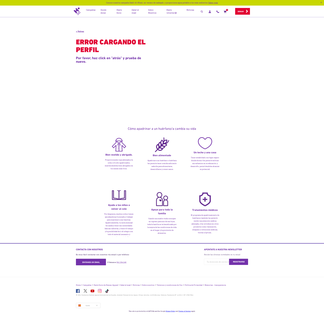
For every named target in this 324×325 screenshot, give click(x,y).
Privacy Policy (170, 311)
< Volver (80, 31)
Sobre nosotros (148, 285)
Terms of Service (185, 311)
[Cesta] (225, 12)
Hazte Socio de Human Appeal (106, 285)
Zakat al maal (125, 285)
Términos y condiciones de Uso (170, 285)
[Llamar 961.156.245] (217, 12)
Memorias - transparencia (215, 285)
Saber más (213, 3)
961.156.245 (121, 262)
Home (78, 285)
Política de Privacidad (193, 285)
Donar (241, 11)
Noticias (136, 285)
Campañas (87, 285)
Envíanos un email (91, 262)
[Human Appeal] (77, 11)
